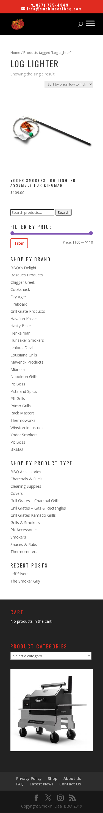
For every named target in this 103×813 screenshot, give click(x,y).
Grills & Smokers (25, 522)
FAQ (20, 783)
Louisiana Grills (23, 355)
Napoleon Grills (24, 376)
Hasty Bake (20, 325)
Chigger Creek (22, 282)
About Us (72, 778)
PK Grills (17, 398)
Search (63, 212)
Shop (52, 778)
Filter (19, 243)
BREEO (16, 449)
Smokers (18, 537)
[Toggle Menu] (90, 23)
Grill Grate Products (27, 311)
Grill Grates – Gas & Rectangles (38, 508)
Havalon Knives (24, 318)
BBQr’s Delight (23, 267)
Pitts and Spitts (23, 391)
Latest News (41, 783)
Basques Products (26, 274)
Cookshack (20, 289)
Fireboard (18, 304)
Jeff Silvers (19, 573)
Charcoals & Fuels (26, 478)
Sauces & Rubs (23, 544)
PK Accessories (24, 529)
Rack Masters (22, 413)
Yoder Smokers (24, 434)
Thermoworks (22, 420)
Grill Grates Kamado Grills (33, 515)
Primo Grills (20, 405)
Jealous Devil (21, 347)
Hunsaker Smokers (27, 340)
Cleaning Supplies (25, 486)
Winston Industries (26, 427)
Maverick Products (26, 362)
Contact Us (70, 783)
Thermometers (23, 551)
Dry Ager (18, 296)
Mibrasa (17, 369)
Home (15, 52)
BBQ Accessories (25, 471)
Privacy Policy (29, 778)
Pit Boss (17, 384)
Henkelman (20, 333)
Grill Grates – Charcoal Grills (35, 500)
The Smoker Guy (25, 581)
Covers (16, 493)
